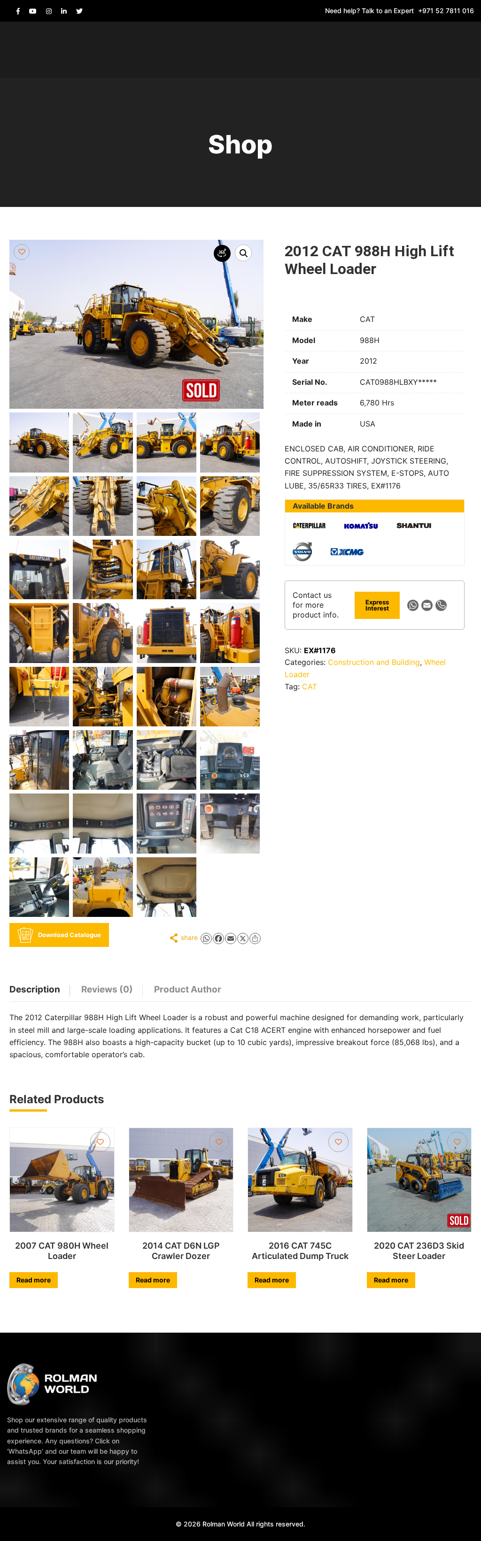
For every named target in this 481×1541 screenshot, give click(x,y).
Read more (33, 1280)
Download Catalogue (69, 934)
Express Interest (377, 605)
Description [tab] (34, 989)
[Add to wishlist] (21, 252)
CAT (309, 686)
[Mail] (427, 605)
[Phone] (441, 605)
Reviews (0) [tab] (107, 989)
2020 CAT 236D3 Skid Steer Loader (419, 1251)
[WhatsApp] (413, 605)
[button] (243, 252)
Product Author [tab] (187, 989)
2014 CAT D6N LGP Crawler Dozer (181, 1251)
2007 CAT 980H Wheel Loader (62, 1251)
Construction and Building (374, 662)
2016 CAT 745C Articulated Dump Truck (300, 1251)
